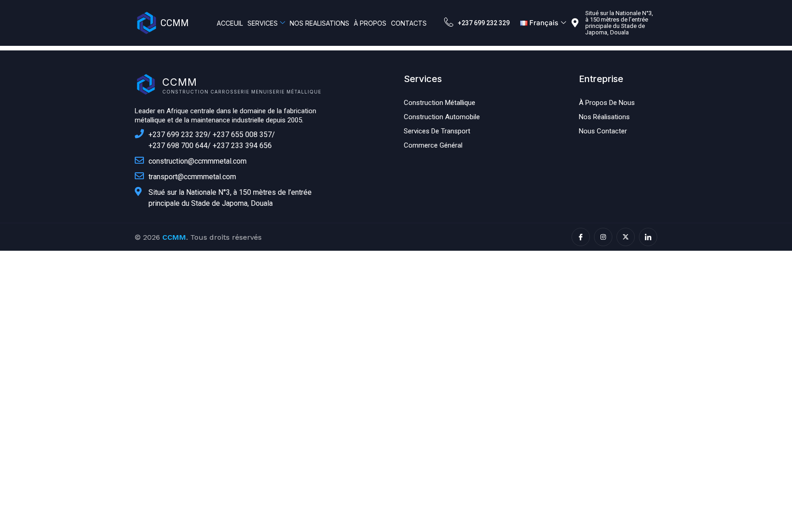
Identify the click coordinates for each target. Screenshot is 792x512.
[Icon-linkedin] (648, 237)
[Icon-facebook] (581, 237)
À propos (370, 23)
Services (263, 23)
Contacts (409, 23)
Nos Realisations (319, 23)
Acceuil (230, 23)
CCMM (174, 22)
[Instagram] (603, 237)
